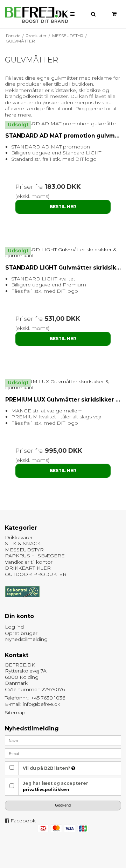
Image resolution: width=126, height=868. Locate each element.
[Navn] (63, 740)
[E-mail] (63, 753)
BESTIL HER (63, 206)
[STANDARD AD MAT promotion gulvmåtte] (63, 124)
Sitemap (15, 712)
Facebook (23, 820)
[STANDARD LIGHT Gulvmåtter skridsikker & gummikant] (63, 253)
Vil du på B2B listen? (47, 768)
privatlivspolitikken (46, 789)
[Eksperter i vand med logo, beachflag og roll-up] (36, 15)
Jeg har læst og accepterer (55, 786)
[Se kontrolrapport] (22, 600)
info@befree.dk (41, 704)
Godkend (63, 805)
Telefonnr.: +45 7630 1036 (35, 698)
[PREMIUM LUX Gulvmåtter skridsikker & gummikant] (63, 385)
